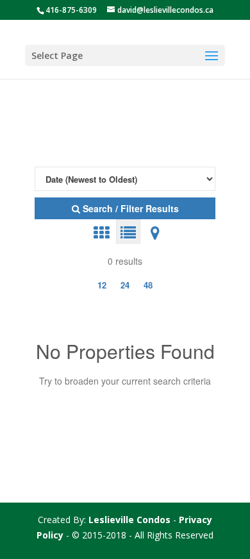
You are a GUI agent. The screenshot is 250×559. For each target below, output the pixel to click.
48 (148, 285)
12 (101, 285)
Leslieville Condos (129, 519)
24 (125, 285)
